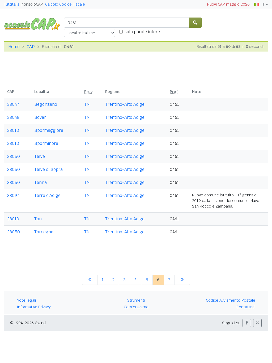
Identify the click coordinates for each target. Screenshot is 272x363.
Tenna (40, 182)
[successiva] (182, 280)
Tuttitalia (11, 4)
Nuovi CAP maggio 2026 (228, 4)
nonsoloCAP (32, 4)
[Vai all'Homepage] (34, 23)
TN (87, 104)
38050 (13, 156)
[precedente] (89, 280)
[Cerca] (195, 23)
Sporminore (46, 143)
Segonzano (45, 104)
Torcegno (43, 232)
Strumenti (136, 300)
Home (14, 46)
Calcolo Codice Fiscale (65, 4)
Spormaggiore (48, 130)
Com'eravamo (136, 307)
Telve (39, 156)
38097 (13, 195)
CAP (31, 46)
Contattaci (245, 307)
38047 (13, 104)
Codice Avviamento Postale (230, 300)
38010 (13, 130)
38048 (13, 117)
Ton (38, 219)
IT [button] (263, 4)
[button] (247, 323)
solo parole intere (142, 32)
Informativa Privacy (34, 307)
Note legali (26, 300)
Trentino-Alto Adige (124, 104)
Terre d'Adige (47, 195)
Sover (40, 117)
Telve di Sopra (48, 169)
